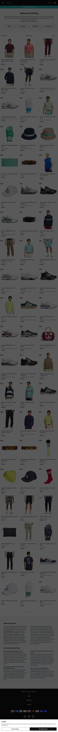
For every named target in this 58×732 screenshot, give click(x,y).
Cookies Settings (15, 729)
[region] (29, 725)
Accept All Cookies (43, 729)
